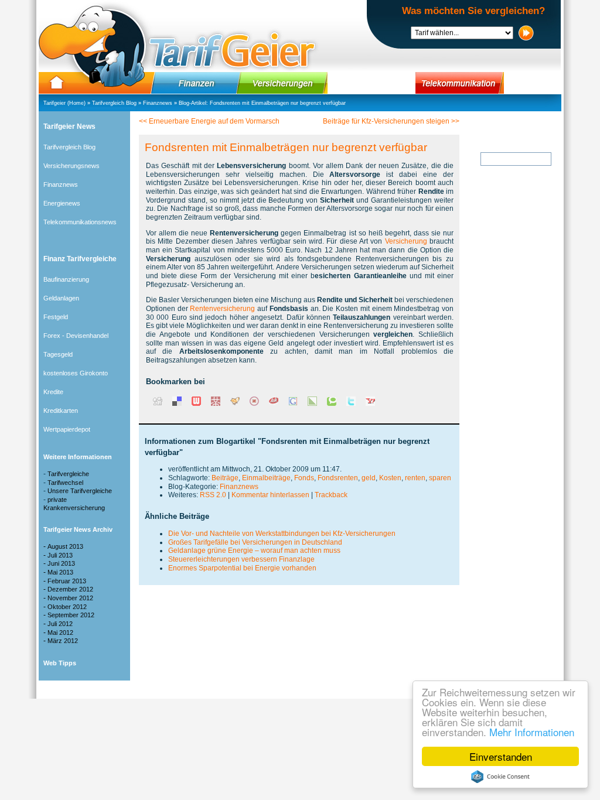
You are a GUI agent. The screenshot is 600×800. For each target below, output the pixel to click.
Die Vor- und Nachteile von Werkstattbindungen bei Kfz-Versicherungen (282, 533)
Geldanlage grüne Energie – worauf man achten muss (254, 550)
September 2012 (70, 614)
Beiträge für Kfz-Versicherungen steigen (386, 121)
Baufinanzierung (66, 279)
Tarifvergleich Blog (114, 103)
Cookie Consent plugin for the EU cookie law (500, 776)
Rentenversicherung (222, 309)
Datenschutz (286, 689)
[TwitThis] (351, 403)
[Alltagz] (254, 403)
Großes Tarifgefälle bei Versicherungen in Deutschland (255, 542)
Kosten (390, 478)
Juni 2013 (61, 563)
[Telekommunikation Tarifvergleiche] (459, 82)
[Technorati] (331, 403)
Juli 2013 (60, 555)
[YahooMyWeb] (370, 403)
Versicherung (406, 241)
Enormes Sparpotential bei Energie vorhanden (242, 568)
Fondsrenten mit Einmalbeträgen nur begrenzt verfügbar (278, 103)
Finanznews (157, 103)
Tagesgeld (58, 354)
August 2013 (65, 546)
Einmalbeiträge (266, 478)
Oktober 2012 (67, 606)
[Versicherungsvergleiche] (284, 82)
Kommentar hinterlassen (270, 495)
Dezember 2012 (70, 589)
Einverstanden (500, 756)
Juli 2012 (60, 623)
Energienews (61, 203)
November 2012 (70, 597)
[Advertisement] (505, 397)
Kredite (53, 391)
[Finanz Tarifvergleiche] (196, 82)
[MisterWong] (215, 403)
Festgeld (55, 316)
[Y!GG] (235, 403)
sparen (440, 478)
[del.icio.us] (177, 403)
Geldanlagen (61, 298)
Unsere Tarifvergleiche (79, 490)
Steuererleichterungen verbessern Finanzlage (241, 559)
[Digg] (157, 403)
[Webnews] (196, 403)
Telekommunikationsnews (80, 221)
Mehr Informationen (531, 731)
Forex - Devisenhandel (75, 335)
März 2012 (62, 640)
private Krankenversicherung (74, 503)
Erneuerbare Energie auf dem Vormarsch (214, 121)
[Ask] (273, 403)
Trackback (331, 495)
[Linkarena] (312, 403)
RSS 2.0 (213, 495)
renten (415, 478)
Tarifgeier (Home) (64, 103)
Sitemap (375, 689)
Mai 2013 (60, 572)
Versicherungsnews (71, 165)
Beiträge (225, 478)
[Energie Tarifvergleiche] (371, 82)
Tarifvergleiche (68, 473)
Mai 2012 (60, 632)
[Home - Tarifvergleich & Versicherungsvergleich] (56, 82)
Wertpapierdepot (66, 429)
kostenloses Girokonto (75, 373)
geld (369, 478)
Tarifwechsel (65, 482)
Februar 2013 (66, 580)
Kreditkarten (60, 410)
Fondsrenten (338, 478)
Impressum (237, 689)
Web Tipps (334, 689)
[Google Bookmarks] (293, 403)
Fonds (304, 478)
